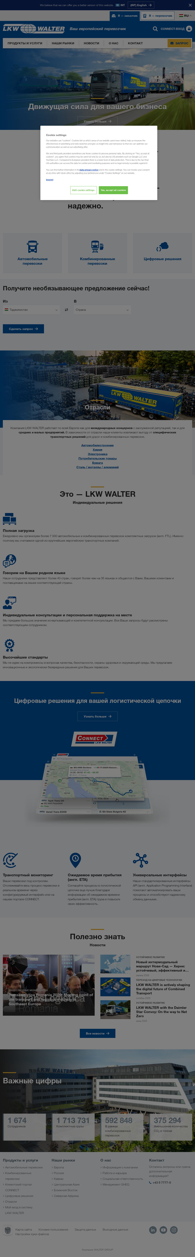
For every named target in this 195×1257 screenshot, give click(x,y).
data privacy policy (89, 169)
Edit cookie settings (83, 190)
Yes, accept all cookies (113, 190)
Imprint (49, 179)
